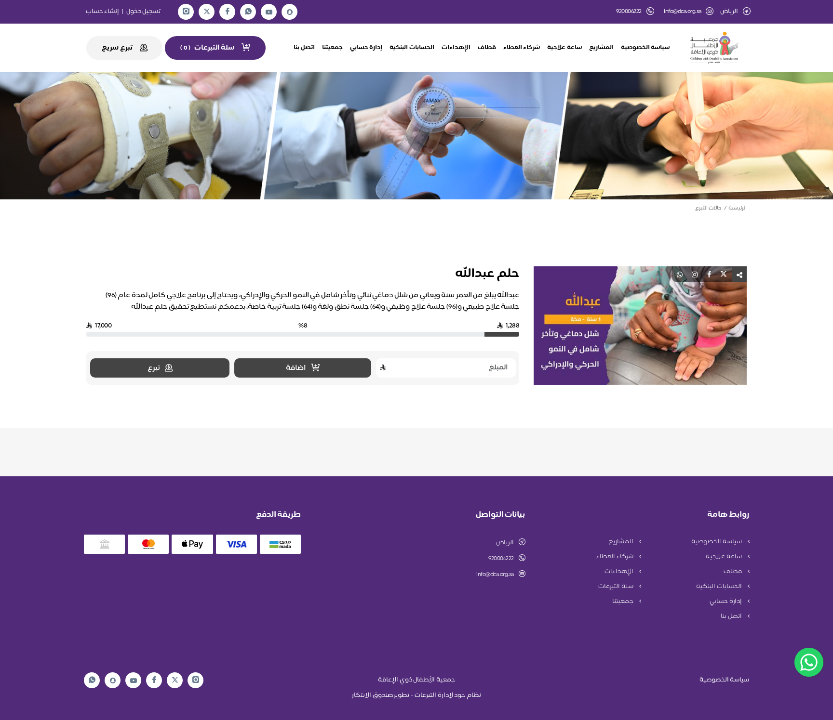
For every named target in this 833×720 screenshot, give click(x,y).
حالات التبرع (708, 208)
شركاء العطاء (521, 47)
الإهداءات (456, 47)
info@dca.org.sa (682, 12)
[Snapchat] (290, 12)
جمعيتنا (332, 47)
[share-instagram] (694, 274)
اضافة (296, 368)
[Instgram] (186, 11)
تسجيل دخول (143, 11)
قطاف (487, 47)
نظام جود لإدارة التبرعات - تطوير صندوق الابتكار (416, 695)
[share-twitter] (723, 274)
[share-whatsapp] (679, 274)
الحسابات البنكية (412, 47)
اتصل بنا (304, 47)
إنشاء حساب (103, 11)
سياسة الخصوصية (645, 47)
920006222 (501, 558)
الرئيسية (737, 208)
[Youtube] (269, 12)
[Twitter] (206, 11)
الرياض (505, 542)
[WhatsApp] (248, 11)
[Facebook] (227, 11)
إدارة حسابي (366, 47)
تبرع (154, 368)
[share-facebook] (709, 274)
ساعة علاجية (564, 47)
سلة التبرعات (616, 586)
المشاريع (601, 47)
